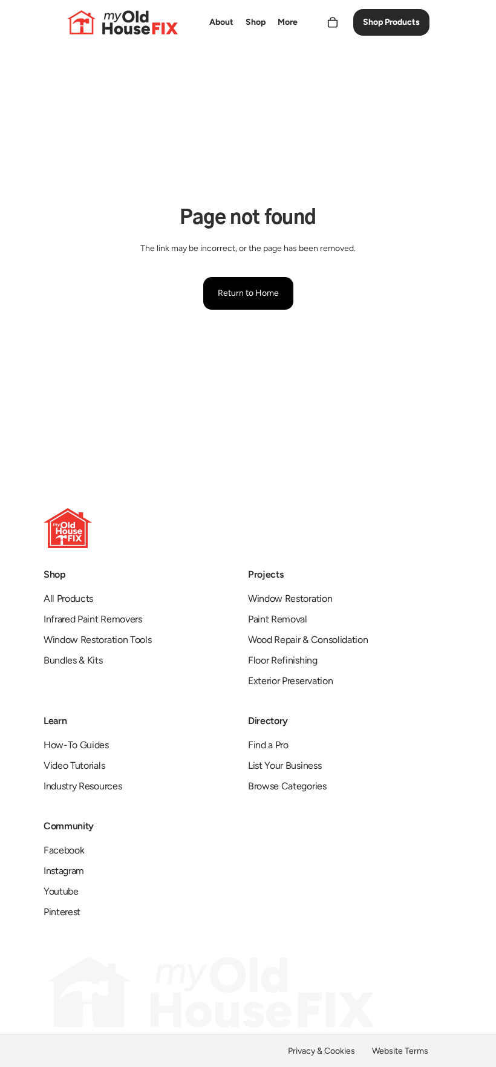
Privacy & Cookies (321, 1051)
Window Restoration (290, 598)
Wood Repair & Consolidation (308, 639)
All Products (68, 598)
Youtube (61, 891)
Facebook (64, 850)
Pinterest (62, 912)
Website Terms (400, 1051)
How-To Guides (76, 745)
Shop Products (391, 22)
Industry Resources (83, 786)
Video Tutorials (74, 765)
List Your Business (284, 765)
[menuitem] (221, 22)
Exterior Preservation (290, 681)
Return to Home (248, 293)
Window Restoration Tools (97, 639)
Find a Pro (268, 745)
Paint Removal (277, 619)
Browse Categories (287, 786)
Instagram (64, 870)
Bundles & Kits (73, 660)
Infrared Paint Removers (93, 619)
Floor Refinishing (283, 660)
